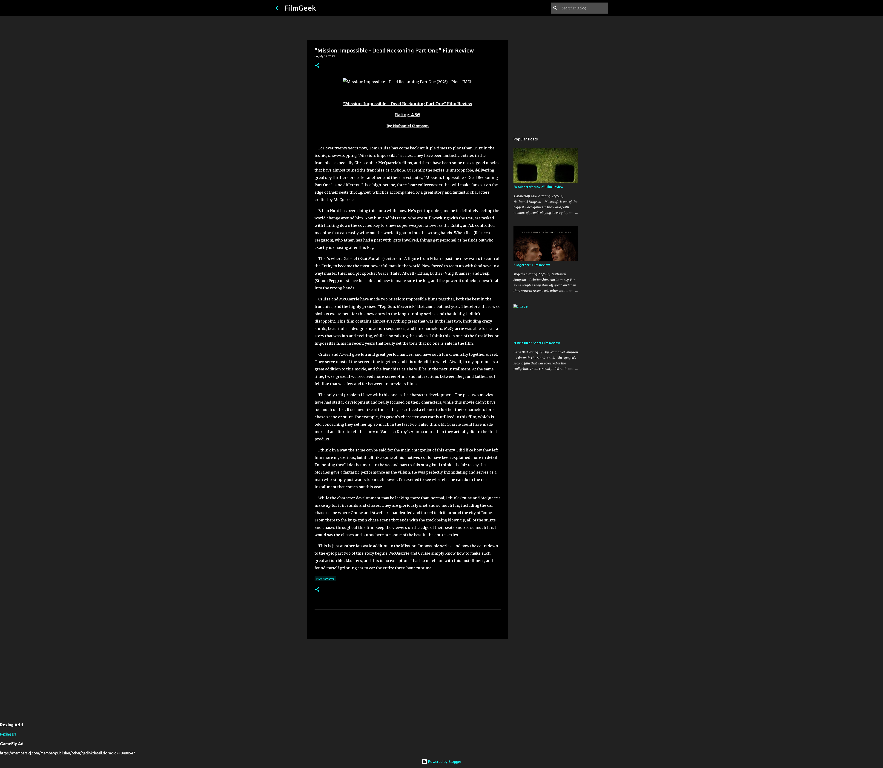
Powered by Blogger (444, 761)
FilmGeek (300, 8)
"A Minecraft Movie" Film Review (538, 187)
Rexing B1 (8, 734)
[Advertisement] (407, 678)
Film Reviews (325, 578)
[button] (317, 66)
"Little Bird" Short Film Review (536, 343)
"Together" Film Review (531, 265)
